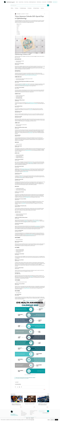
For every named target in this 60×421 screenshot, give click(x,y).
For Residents (30, 8)
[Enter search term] (48, 5)
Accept (56, 419)
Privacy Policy (32, 419)
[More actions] (44, 13)
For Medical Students (36, 8)
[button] (32, 2)
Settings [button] (49, 419)
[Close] (59, 419)
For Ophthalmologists (23, 8)
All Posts (12, 8)
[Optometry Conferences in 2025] (30, 399)
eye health (16, 382)
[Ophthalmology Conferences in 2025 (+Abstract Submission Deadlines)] (43, 399)
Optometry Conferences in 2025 (29, 403)
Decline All (52, 419)
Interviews (42, 8)
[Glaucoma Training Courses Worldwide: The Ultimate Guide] (17, 399)
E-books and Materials (23, 414)
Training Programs (23, 412)
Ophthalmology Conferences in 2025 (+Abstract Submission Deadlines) (42, 404)
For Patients (16, 8)
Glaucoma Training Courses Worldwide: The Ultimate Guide (16, 404)
